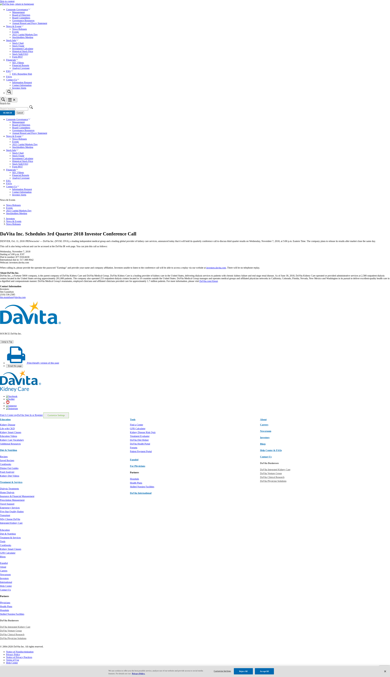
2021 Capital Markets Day (25, 34)
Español (134, 459)
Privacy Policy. (138, 674)
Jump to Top (6, 342)
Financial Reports (20, 65)
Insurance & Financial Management (17, 496)
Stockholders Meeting (22, 37)
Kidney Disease (7, 424)
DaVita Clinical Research (272, 477)
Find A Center (7, 415)
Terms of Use (12, 660)
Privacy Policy (13, 654)
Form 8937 (17, 57)
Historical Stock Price (22, 51)
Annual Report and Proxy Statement (29, 23)
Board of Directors (21, 15)
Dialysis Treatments (9, 488)
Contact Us (11, 79)
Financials (11, 60)
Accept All (264, 671)
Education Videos (8, 436)
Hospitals (134, 479)
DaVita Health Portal (140, 443)
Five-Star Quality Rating (12, 511)
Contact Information (22, 85)
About (3, 567)
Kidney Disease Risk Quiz (143, 432)
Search (7, 113)
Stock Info (11, 40)
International (6, 582)
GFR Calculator (137, 428)
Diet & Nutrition (8, 450)
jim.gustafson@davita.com (13, 297)
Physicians (5, 602)
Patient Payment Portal (141, 451)
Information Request (22, 82)
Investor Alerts (19, 88)
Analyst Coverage (21, 68)
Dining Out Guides (9, 468)
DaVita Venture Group (271, 473)
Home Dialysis (7, 492)
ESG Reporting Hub (22, 74)
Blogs (263, 444)
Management (18, 12)
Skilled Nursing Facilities (142, 486)
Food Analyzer (7, 472)
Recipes (4, 456)
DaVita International (140, 493)
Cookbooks (5, 464)
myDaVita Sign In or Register (28, 415)
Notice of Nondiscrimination (20, 651)
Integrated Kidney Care (11, 523)
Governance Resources (23, 20)
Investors (10, 218)
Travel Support (7, 504)
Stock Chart (18, 43)
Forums (133, 447)
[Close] (385, 671)
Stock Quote (18, 46)
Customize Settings (56, 415)
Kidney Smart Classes (10, 432)
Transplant (5, 515)
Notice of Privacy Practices (19, 657)
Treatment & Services (11, 482)
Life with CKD (7, 428)
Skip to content (7, 1)
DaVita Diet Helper (139, 440)
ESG (8, 71)
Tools (2, 541)
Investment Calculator (22, 48)
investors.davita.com (216, 267)
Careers (3, 570)
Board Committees (21, 17)
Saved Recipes (7, 460)
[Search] (9, 92)
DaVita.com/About (208, 281)
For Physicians (137, 466)
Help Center (6, 586)
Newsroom (265, 431)
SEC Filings (18, 62)
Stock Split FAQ (20, 54)
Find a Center (136, 424)
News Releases (19, 29)
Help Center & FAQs (271, 450)
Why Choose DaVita (10, 519)
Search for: (5, 103)
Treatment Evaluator (139, 436)
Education (5, 530)
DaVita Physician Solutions (273, 481)
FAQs (9, 76)
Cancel (20, 113)
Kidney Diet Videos (9, 476)
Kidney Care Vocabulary (12, 440)
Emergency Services (10, 507)
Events (15, 32)
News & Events (13, 26)
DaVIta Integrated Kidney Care (275, 469)
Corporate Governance (17, 9)
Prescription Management (12, 500)
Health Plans (136, 483)
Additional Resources (10, 443)
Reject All (243, 671)
